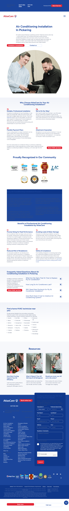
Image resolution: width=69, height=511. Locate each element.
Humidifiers (6, 433)
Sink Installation (22, 438)
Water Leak (20, 447)
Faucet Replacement (23, 427)
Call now (48, 505)
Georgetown (18, 323)
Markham (17, 330)
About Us (5, 450)
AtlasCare (9, 117)
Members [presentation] (45, 5)
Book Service (57, 6)
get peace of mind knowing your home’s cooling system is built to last (49, 260)
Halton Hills (18, 325)
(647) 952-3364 (22, 5)
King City (17, 327)
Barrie (9, 320)
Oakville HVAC (6, 435)
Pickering (26, 330)
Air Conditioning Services (9, 442)
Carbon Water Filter (22, 450)
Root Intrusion (21, 457)
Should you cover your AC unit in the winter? (53, 377)
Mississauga (27, 320)
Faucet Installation (22, 426)
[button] (40, 474)
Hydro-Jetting (21, 432)
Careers (5, 455)
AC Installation (7, 439)
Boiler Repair (6, 426)
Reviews (5, 462)
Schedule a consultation (15, 45)
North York (26, 325)
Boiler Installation (7, 424)
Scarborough (35, 322)
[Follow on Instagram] (54, 474)
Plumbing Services (22, 435)
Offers (49, 5)
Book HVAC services (54, 148)
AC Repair (5, 440)
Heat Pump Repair (7, 432)
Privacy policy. (49, 486)
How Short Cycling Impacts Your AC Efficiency (13, 377)
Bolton (9, 323)
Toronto (34, 324)
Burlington (10, 327)
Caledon (10, 330)
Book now (20, 504)
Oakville (26, 327)
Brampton (10, 325)
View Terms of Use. (51, 449)
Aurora (9, 318)
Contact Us (6, 456)
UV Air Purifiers (7, 436)
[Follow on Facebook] (61, 478)
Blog (4, 453)
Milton (25, 318)
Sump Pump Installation (23, 441)
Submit (40, 462)
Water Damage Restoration (24, 458)
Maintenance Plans (8, 459)
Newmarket (27, 323)
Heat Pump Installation (9, 430)
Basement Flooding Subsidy (24, 452)
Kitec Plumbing (21, 433)
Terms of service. (56, 486)
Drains (19, 424)
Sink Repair (20, 439)
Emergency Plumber (23, 423)
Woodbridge (35, 333)
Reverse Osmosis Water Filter (25, 436)
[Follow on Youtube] (57, 474)
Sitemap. (44, 486)
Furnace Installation (8, 427)
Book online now (26, 400)
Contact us (33, 45)
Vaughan (34, 327)
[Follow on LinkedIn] (60, 474)
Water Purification (22, 448)
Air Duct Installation (8, 423)
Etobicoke (17, 320)
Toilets (19, 442)
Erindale (10, 332)
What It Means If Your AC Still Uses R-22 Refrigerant (34, 377)
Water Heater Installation (24, 444)
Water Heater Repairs (23, 445)
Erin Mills (17, 318)
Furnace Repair (7, 429)
